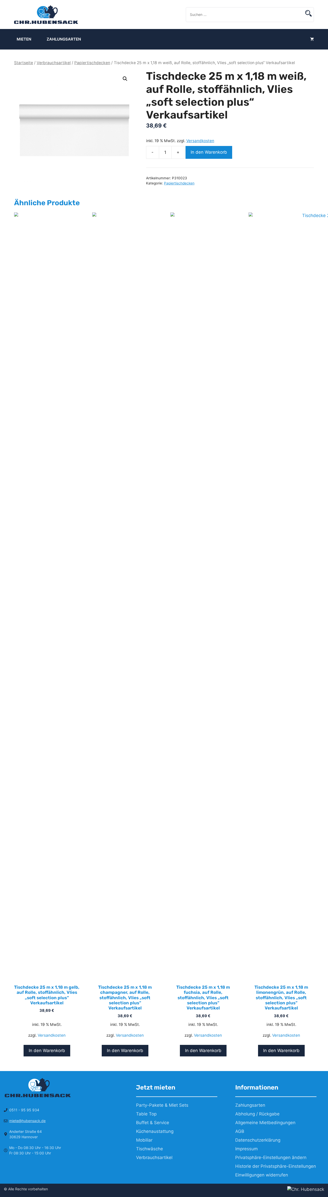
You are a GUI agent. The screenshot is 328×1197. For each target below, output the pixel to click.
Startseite (23, 62)
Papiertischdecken (92, 62)
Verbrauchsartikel (54, 62)
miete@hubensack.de (27, 1120)
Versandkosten (200, 140)
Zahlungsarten (64, 39)
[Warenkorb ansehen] (312, 39)
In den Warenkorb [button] (47, 1050)
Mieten (24, 39)
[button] (125, 78)
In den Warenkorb (209, 152)
